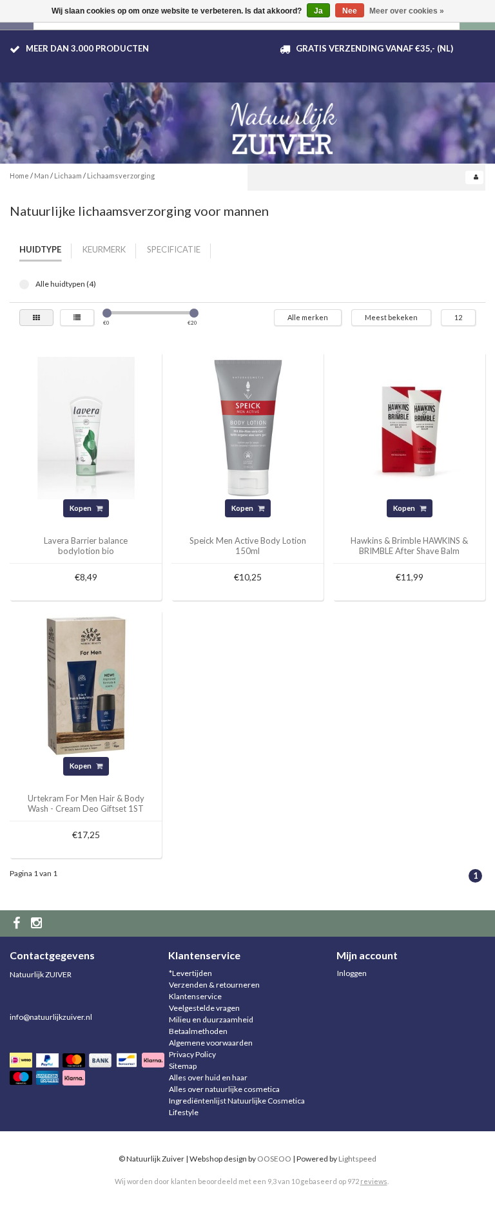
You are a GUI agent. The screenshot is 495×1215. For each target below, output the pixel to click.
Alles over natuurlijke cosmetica (224, 1089)
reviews (373, 1181)
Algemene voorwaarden (211, 1043)
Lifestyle (184, 1112)
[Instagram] (38, 923)
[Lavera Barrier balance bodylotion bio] (86, 427)
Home (19, 175)
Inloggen (352, 973)
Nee (349, 10)
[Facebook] (18, 923)
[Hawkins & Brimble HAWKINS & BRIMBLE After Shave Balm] (409, 427)
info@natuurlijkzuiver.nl (51, 1017)
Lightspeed (357, 1158)
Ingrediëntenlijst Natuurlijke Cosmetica (237, 1100)
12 (458, 317)
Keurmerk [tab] (104, 249)
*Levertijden (190, 973)
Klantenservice (195, 996)
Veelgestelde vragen (204, 1008)
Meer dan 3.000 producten (87, 48)
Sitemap (183, 1066)
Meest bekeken (391, 317)
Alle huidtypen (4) (24, 284)
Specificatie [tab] (173, 249)
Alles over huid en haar (208, 1077)
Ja (318, 10)
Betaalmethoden (198, 1031)
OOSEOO (274, 1158)
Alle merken (307, 317)
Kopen (81, 508)
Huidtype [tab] (40, 249)
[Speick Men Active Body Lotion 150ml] (248, 427)
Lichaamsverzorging (121, 175)
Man (41, 175)
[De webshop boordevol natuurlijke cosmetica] (286, 123)
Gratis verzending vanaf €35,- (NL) (374, 48)
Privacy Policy (192, 1054)
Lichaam (68, 175)
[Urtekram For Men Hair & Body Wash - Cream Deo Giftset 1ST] (86, 685)
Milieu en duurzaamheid (211, 1019)
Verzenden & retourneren (214, 985)
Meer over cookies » (406, 10)
